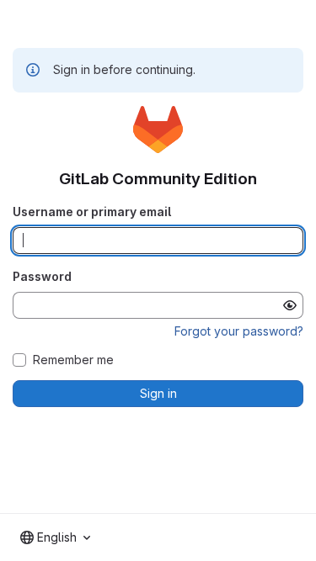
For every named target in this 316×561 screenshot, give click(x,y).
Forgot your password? (238, 331)
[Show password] (289, 305)
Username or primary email (92, 211)
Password (42, 276)
